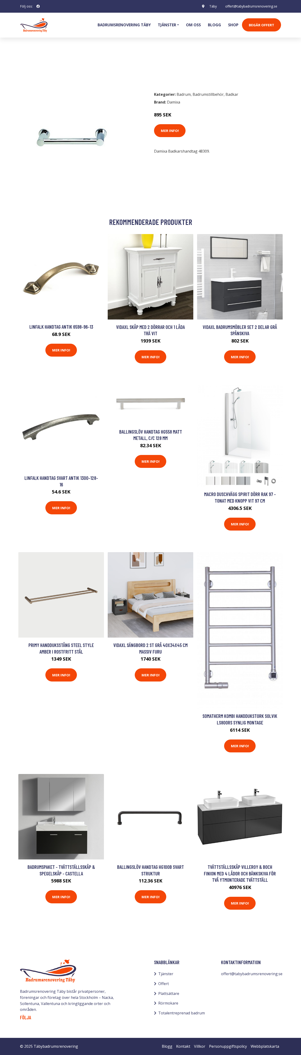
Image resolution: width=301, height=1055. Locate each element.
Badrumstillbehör (60, 67)
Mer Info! (170, 130)
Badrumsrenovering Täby (124, 24)
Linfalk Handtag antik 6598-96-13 (61, 327)
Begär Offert (261, 25)
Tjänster (165, 973)
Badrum (32, 67)
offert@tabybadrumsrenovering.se (251, 6)
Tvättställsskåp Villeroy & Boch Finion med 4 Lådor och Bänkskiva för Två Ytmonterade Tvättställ (240, 873)
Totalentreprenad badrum (181, 1013)
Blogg (214, 24)
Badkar (232, 94)
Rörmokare (168, 1003)
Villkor (199, 1046)
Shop (233, 24)
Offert (163, 983)
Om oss (193, 24)
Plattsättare (168, 993)
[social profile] (38, 6)
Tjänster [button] (167, 24)
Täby (213, 6)
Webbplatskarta (265, 1046)
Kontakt (183, 1046)
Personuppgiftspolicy (228, 1046)
